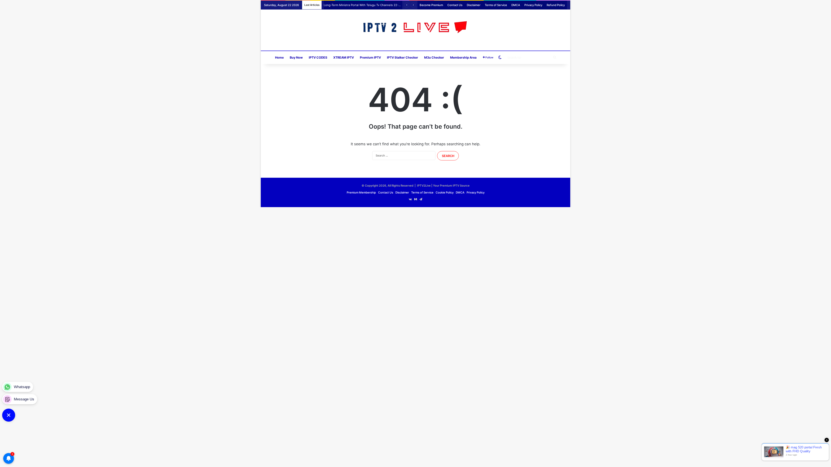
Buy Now (296, 57)
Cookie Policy (445, 192)
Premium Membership (361, 192)
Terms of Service (496, 5)
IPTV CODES (318, 57)
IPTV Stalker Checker (402, 57)
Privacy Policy (533, 5)
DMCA (515, 5)
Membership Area (463, 57)
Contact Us (454, 5)
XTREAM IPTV (343, 57)
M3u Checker (434, 57)
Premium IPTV (370, 57)
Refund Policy (556, 5)
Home (279, 57)
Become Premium (431, 5)
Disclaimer (473, 5)
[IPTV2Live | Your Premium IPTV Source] (415, 27)
